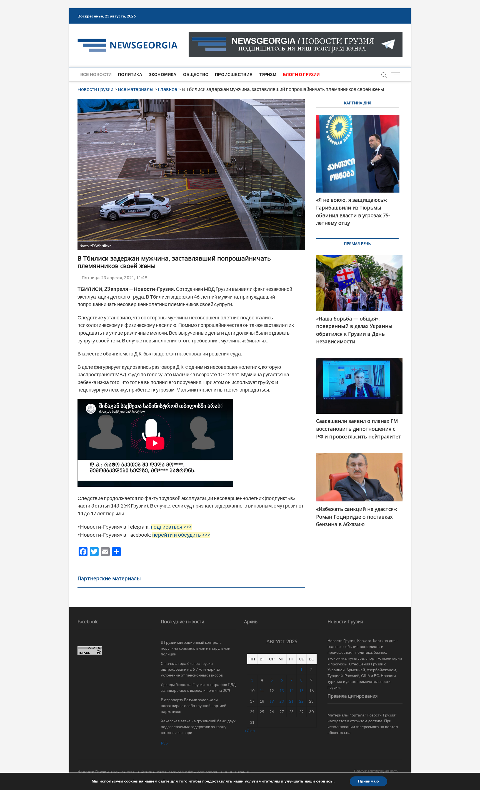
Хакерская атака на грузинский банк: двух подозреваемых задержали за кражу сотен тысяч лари (198, 726)
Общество (196, 74)
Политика (130, 74)
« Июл (249, 730)
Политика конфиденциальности (376, 771)
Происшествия (233, 74)
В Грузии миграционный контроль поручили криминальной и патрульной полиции (195, 648)
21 (291, 701)
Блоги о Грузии (301, 74)
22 (301, 701)
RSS (164, 743)
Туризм (267, 74)
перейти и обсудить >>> (181, 535)
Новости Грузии (93, 771)
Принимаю (368, 781)
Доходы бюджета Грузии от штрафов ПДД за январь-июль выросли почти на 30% (198, 687)
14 (291, 690)
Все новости (96, 74)
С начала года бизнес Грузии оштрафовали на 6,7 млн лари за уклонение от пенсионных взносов (192, 669)
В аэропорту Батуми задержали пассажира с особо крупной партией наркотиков (193, 705)
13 (281, 690)
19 (271, 701)
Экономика (163, 74)
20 (281, 701)
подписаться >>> (171, 527)
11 (262, 690)
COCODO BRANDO (236, 772)
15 (301, 690)
